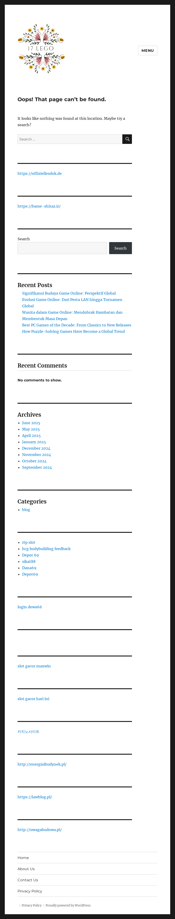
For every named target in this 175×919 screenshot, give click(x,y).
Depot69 (30, 574)
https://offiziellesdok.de (40, 173)
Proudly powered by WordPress (68, 905)
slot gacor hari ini (33, 698)
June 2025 (31, 423)
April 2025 (31, 435)
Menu (148, 50)
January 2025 (34, 442)
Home (23, 858)
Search (24, 239)
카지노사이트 (28, 731)
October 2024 (34, 461)
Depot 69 (30, 555)
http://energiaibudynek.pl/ (42, 764)
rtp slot (28, 542)
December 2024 (36, 448)
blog (26, 509)
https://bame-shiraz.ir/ (39, 206)
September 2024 (37, 467)
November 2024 (36, 454)
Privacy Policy (30, 891)
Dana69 (29, 568)
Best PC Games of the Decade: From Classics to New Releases (76, 325)
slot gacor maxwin (34, 666)
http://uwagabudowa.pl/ (40, 829)
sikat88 (29, 561)
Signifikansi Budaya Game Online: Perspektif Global (69, 293)
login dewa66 (30, 607)
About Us (26, 869)
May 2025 (31, 429)
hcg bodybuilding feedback (46, 548)
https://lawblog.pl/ (35, 797)
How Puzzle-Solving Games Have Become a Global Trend (73, 331)
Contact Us (28, 880)
